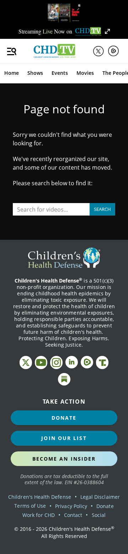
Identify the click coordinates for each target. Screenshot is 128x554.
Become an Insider (64, 458)
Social (99, 515)
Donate (64, 417)
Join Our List (63, 438)
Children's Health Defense (39, 496)
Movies (85, 72)
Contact (73, 515)
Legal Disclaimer (100, 496)
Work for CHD (38, 515)
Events (60, 72)
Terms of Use (30, 505)
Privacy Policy (71, 506)
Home (11, 72)
